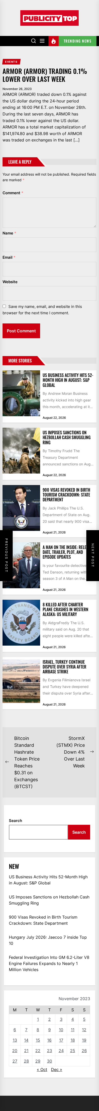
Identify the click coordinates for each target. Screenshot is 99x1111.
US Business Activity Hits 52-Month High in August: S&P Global (68, 380)
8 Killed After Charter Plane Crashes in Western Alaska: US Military (65, 609)
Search (15, 820)
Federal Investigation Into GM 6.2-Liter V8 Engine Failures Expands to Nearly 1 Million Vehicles (49, 963)
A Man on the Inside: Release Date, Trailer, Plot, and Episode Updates (67, 552)
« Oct (42, 1069)
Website (10, 281)
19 (84, 1040)
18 (73, 1040)
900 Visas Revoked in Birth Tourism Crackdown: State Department (66, 495)
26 (84, 1050)
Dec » (56, 1069)
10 (61, 1029)
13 (15, 1040)
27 (14, 1061)
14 (26, 1040)
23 (49, 1050)
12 (84, 1029)
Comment (13, 192)
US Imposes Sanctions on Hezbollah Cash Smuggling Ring (67, 437)
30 (49, 1061)
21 (26, 1050)
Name (9, 233)
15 (38, 1040)
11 (72, 1029)
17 (61, 1040)
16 (49, 1040)
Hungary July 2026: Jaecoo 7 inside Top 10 (48, 940)
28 (26, 1061)
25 (72, 1050)
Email (9, 257)
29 (37, 1061)
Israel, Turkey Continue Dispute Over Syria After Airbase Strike (64, 667)
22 (37, 1050)
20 (14, 1050)
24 (61, 1050)
